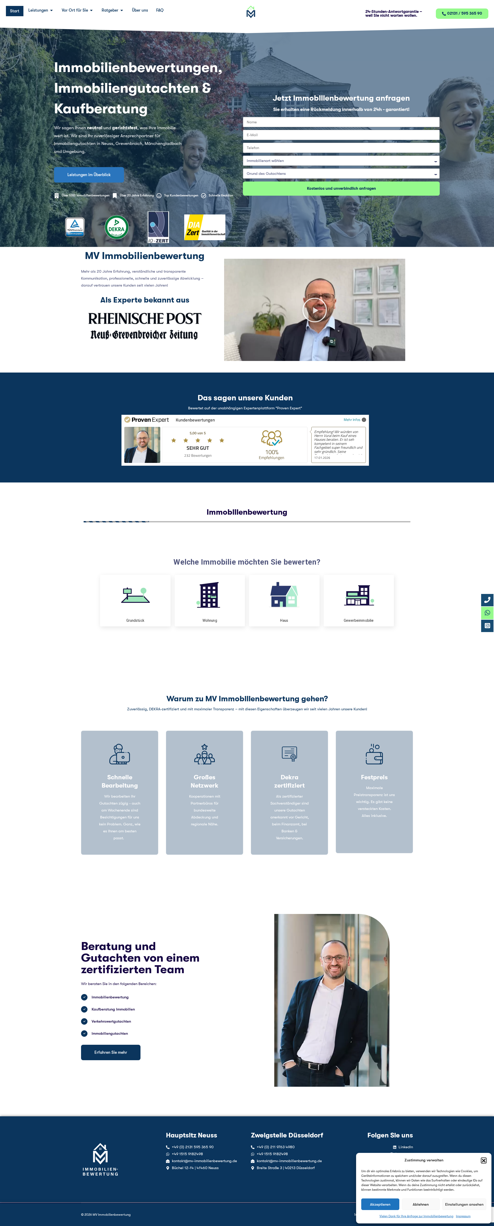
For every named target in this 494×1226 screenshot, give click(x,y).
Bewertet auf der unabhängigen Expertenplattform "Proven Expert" (245, 408)
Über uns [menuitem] (140, 10)
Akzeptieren (380, 1204)
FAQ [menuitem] (160, 10)
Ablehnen (421, 1204)
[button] (483, 1160)
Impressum (463, 1216)
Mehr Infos (352, 419)
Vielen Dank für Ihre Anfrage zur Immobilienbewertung (416, 1216)
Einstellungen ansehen (464, 1204)
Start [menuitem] (14, 11)
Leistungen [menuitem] (38, 10)
